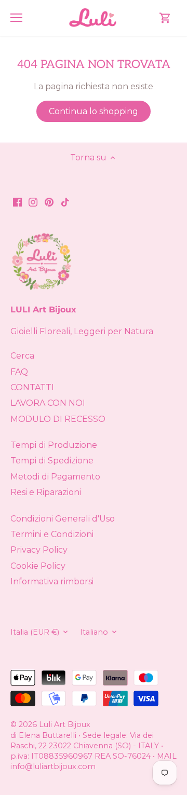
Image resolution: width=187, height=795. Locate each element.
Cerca (22, 356)
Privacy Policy (39, 550)
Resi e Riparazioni (45, 492)
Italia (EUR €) (34, 632)
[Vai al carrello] (165, 18)
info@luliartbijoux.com (53, 766)
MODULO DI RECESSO (57, 419)
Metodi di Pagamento (55, 477)
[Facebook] (17, 202)
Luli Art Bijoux (64, 724)
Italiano (94, 632)
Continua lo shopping (93, 111)
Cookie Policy (37, 566)
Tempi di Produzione (53, 445)
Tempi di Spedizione (52, 460)
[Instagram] (33, 202)
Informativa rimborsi (52, 581)
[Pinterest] (49, 202)
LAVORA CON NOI (47, 403)
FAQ (19, 372)
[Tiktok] (65, 202)
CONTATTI (32, 387)
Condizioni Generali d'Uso (62, 519)
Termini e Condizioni (52, 534)
